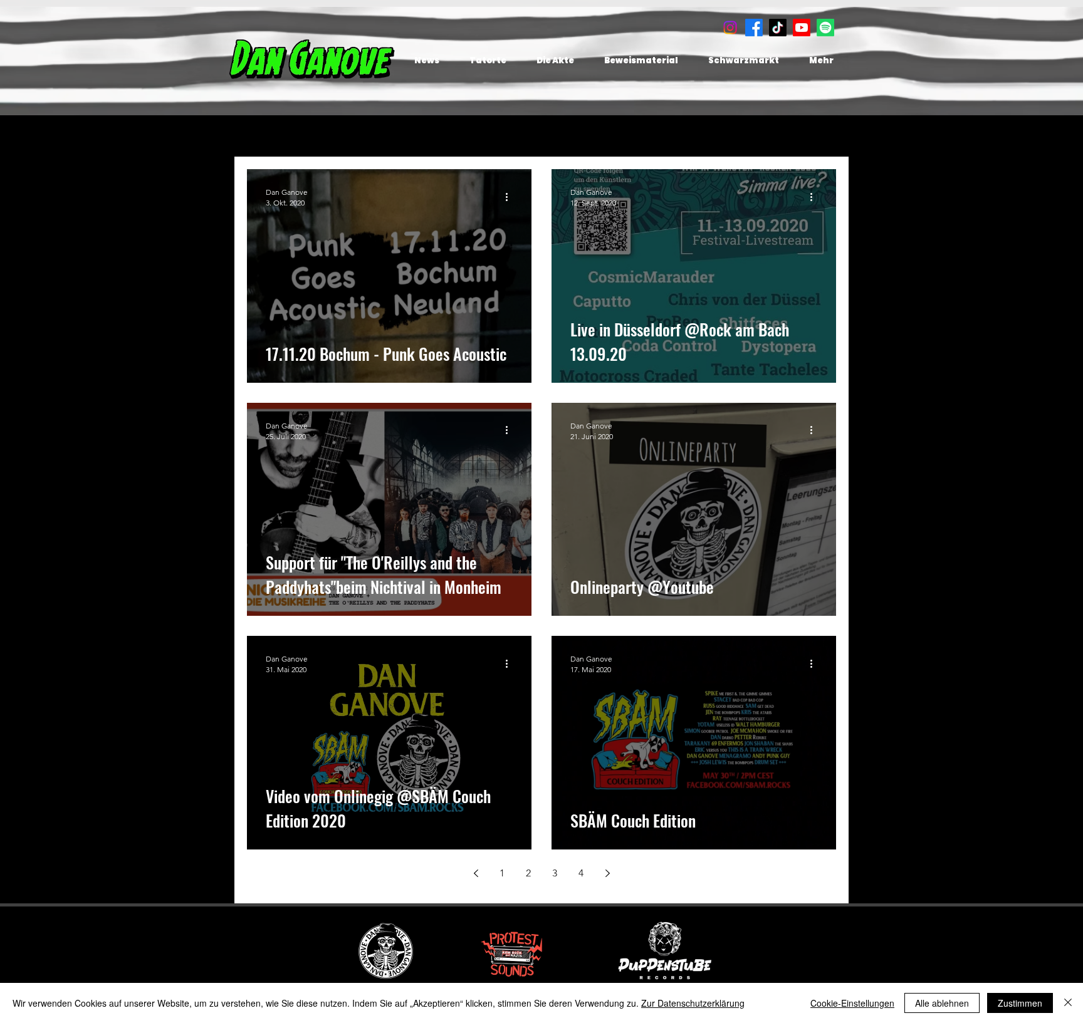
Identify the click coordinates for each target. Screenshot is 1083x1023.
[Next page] (607, 873)
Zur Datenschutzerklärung (693, 1003)
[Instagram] (730, 27)
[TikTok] (778, 27)
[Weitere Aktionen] (510, 196)
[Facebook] (754, 27)
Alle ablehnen (942, 1003)
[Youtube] (801, 27)
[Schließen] (1067, 1003)
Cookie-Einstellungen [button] (852, 1003)
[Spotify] (825, 27)
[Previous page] (475, 873)
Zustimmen (1020, 1003)
